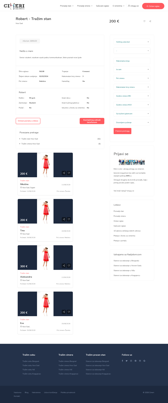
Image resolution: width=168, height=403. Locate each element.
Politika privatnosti (68, 392)
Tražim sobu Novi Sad (31, 365)
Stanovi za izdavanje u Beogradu (126, 261)
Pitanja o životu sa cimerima (124, 236)
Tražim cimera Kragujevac (68, 374)
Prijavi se (121, 153)
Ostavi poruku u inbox (28, 121)
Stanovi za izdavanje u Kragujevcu (127, 275)
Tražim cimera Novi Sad (30, 144)
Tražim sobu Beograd (31, 361)
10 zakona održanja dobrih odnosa (127, 231)
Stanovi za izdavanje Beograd (97, 361)
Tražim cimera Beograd (67, 361)
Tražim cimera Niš (65, 369)
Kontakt (17, 396)
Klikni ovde (118, 169)
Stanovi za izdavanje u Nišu (124, 270)
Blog (26, 392)
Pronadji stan (119, 211)
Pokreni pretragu (122, 131)
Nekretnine (36, 392)
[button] (132, 42)
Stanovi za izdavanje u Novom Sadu (127, 265)
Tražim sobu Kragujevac (32, 374)
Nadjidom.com (134, 254)
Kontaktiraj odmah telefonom (92, 121)
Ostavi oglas (118, 221)
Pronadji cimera (120, 216)
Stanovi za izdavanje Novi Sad (97, 365)
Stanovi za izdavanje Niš (95, 369)
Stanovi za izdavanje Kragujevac (98, 374)
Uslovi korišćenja (50, 392)
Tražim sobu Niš (29, 369)
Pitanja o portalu (120, 241)
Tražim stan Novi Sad (29, 139)
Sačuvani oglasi (120, 226)
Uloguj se (130, 191)
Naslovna (17, 392)
